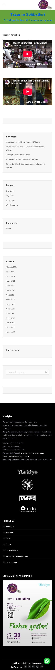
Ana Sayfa (10, 526)
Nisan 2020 (10, 276)
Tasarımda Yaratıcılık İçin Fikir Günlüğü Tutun (23, 142)
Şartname (9, 532)
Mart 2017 (10, 313)
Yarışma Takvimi (12, 550)
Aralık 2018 (10, 299)
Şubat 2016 (10, 318)
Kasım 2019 (10, 281)
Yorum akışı (10, 200)
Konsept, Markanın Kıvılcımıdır (18, 155)
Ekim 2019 (10, 285)
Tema (8, 538)
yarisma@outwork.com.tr (19, 456)
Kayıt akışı (10, 195)
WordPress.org (12, 205)
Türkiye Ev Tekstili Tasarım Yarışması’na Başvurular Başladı (26, 166)
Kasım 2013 (10, 332)
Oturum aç (10, 191)
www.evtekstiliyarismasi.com (32, 453)
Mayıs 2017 (10, 309)
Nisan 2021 (10, 271)
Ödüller (9, 544)
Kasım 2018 (10, 304)
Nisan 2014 (10, 327)
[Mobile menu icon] (4, 5)
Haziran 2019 (11, 290)
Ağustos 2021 (11, 267)
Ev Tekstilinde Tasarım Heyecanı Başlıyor (22, 159)
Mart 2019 (10, 295)
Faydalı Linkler (11, 562)
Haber (8, 228)
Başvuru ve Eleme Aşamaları (17, 556)
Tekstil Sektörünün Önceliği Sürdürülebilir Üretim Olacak (25, 148)
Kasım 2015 (10, 323)
